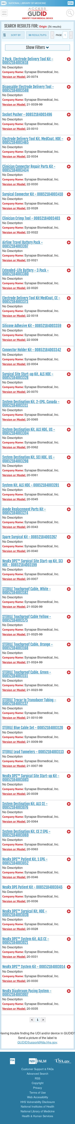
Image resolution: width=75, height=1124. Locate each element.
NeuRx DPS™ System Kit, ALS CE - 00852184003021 (25, 941)
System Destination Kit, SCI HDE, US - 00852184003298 (28, 459)
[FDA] (71, 2)
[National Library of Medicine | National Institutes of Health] (37, 1062)
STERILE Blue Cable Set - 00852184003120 (32, 727)
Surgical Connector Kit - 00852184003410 (32, 194)
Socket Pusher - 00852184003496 (27, 114)
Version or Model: (14, 77)
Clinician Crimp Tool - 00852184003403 (31, 218)
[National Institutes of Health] (5, 3)
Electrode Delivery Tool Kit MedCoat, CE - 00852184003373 (31, 300)
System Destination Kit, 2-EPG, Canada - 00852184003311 (30, 404)
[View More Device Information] (69, 59)
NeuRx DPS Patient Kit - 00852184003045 (32, 887)
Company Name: (13, 72)
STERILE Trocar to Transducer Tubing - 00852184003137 (29, 702)
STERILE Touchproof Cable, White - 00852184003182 (26, 591)
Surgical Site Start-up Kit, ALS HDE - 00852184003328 (27, 376)
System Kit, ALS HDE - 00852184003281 (30, 485)
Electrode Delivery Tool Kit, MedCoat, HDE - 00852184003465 (32, 140)
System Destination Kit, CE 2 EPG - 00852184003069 (26, 833)
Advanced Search (37, 1073)
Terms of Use (37, 1092)
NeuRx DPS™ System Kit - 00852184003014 (33, 966)
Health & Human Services (37, 1116)
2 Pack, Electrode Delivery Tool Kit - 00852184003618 (27, 61)
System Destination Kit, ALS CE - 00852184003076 (25, 806)
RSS (37, 1078)
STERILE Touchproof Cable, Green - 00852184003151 (26, 674)
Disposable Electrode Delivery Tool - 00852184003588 (28, 88)
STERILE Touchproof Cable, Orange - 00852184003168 (27, 646)
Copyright (37, 1083)
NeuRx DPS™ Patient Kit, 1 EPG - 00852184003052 (25, 861)
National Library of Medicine (27, 3)
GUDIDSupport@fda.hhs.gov (37, 1042)
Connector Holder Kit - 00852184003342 (31, 350)
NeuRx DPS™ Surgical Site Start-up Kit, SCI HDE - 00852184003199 (32, 563)
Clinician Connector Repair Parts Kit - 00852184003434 (28, 168)
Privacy (37, 1088)
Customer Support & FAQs (37, 1069)
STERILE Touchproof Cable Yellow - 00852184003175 (26, 618)
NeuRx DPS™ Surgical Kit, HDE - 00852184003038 (24, 913)
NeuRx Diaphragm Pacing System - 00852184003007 (26, 993)
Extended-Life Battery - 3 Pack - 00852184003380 (25, 272)
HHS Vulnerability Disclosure (37, 1102)
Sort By (16, 35)
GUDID (37, 13)
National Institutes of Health (37, 1106)
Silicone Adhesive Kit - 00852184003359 (31, 325)
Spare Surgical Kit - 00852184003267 (29, 537)
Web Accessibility (37, 1097)
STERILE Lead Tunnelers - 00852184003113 (33, 752)
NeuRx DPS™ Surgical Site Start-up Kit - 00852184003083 (30, 778)
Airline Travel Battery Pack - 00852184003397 (22, 244)
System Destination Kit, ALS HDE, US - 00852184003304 (28, 431)
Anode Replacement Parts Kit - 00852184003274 (24, 511)
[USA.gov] (62, 1062)
